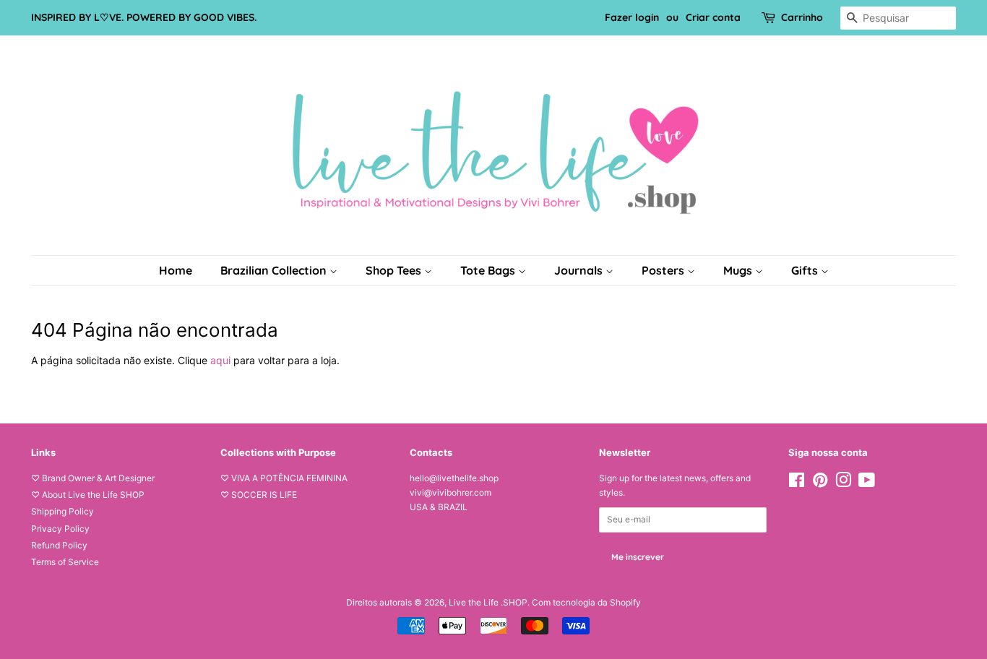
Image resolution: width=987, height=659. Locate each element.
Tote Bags (489, 270)
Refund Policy (59, 545)
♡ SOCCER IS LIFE (258, 494)
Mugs (739, 270)
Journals (579, 270)
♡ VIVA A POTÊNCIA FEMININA (284, 478)
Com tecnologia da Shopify (586, 602)
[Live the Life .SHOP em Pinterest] (820, 483)
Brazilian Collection (274, 270)
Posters (664, 270)
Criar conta (713, 17)
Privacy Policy (60, 528)
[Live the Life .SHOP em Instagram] (843, 483)
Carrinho (802, 17)
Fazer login (632, 17)
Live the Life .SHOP (488, 602)
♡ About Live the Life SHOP (88, 494)
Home (175, 270)
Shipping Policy (62, 511)
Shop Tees (395, 270)
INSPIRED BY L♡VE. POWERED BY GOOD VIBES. (144, 17)
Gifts (806, 270)
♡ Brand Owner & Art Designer (93, 478)
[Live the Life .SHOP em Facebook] (796, 483)
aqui (220, 360)
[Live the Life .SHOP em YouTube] (866, 483)
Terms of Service (65, 561)
